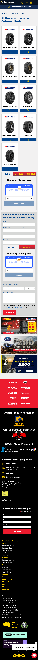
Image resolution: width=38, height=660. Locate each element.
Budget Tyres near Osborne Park (12, 615)
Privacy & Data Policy (13, 651)
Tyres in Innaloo (7, 598)
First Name (6, 520)
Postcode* (6, 240)
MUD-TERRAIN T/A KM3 (9, 135)
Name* (5, 221)
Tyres (4, 543)
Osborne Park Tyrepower (21, 6)
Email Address (7, 515)
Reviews (5, 589)
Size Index (5, 596)
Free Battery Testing (10, 541)
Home (5, 13)
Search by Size (7, 548)
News (4, 587)
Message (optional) (9, 292)
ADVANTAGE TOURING (28, 47)
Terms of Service (19, 307)
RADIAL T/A (28, 135)
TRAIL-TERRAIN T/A (10, 164)
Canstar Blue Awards (8, 612)
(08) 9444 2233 (12, 473)
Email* (5, 234)
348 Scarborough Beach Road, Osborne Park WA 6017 (20, 468)
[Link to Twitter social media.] (23, 655)
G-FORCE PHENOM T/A (10, 106)
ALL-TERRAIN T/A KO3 (28, 77)
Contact (5, 577)
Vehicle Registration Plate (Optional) (11, 285)
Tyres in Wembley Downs (10, 601)
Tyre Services (6, 570)
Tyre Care (5, 553)
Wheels (5, 558)
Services (5, 565)
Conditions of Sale (24, 651)
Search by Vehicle (8, 546)
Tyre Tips (5, 555)
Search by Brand (7, 550)
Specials (5, 574)
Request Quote (9, 312)
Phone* (13, 228)
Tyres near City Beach (9, 603)
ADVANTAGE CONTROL (10, 47)
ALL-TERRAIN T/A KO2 (10, 77)
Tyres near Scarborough (9, 605)
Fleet (4, 584)
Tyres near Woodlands (9, 608)
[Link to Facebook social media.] (15, 655)
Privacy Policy (7, 307)
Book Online (7, 579)
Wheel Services (7, 572)
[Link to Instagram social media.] (19, 655)
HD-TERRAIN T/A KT (28, 106)
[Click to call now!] (22, 2)
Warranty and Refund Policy (11, 610)
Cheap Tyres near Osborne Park (12, 617)
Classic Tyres (7, 582)
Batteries (5, 567)
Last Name (6, 525)
